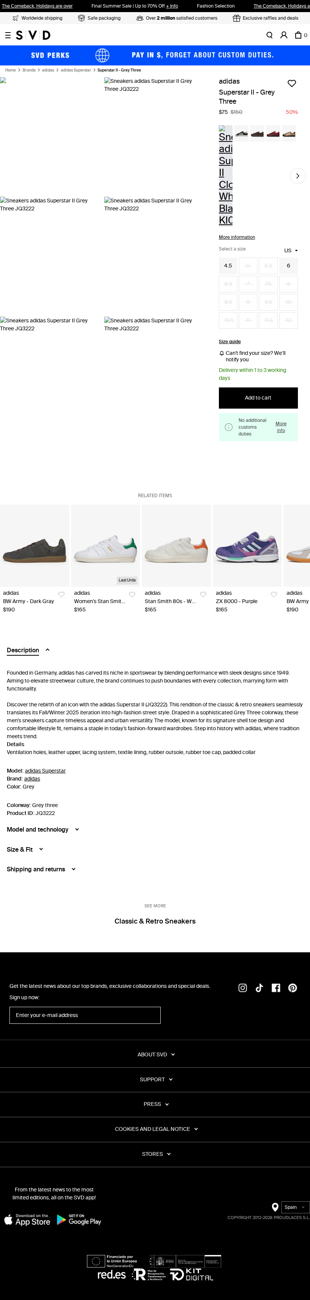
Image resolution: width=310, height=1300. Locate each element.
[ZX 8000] (247, 546)
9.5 (268, 302)
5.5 (269, 266)
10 (288, 302)
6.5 (228, 284)
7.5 (268, 284)
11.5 (269, 320)
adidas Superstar (76, 70)
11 (248, 320)
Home (10, 70)
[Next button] (298, 176)
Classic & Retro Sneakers (155, 921)
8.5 (228, 302)
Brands (29, 70)
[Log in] (284, 35)
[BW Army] (34, 546)
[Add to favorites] (292, 83)
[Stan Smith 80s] (176, 546)
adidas (48, 70)
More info (281, 427)
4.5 (228, 266)
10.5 (229, 320)
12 (288, 320)
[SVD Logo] (33, 35)
